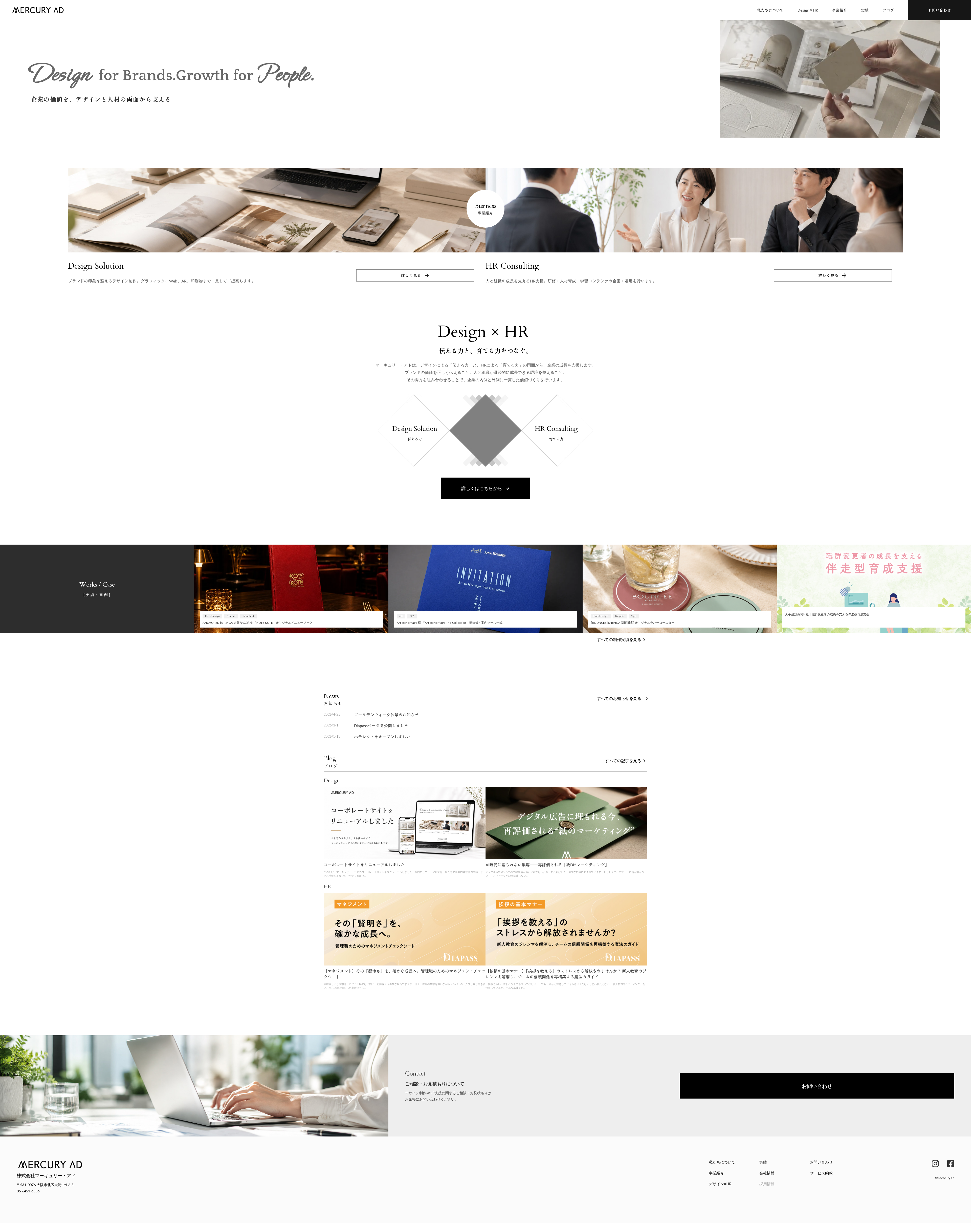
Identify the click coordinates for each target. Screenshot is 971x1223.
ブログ (888, 10)
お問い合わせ (821, 1162)
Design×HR (808, 10)
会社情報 (767, 1173)
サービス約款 (821, 1173)
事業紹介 (839, 10)
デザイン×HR (720, 1184)
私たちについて (770, 10)
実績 (865, 10)
